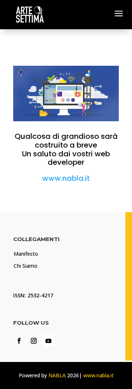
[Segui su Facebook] (19, 341)
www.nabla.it (66, 178)
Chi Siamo (25, 265)
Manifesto (26, 253)
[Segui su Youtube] (48, 341)
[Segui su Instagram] (34, 341)
